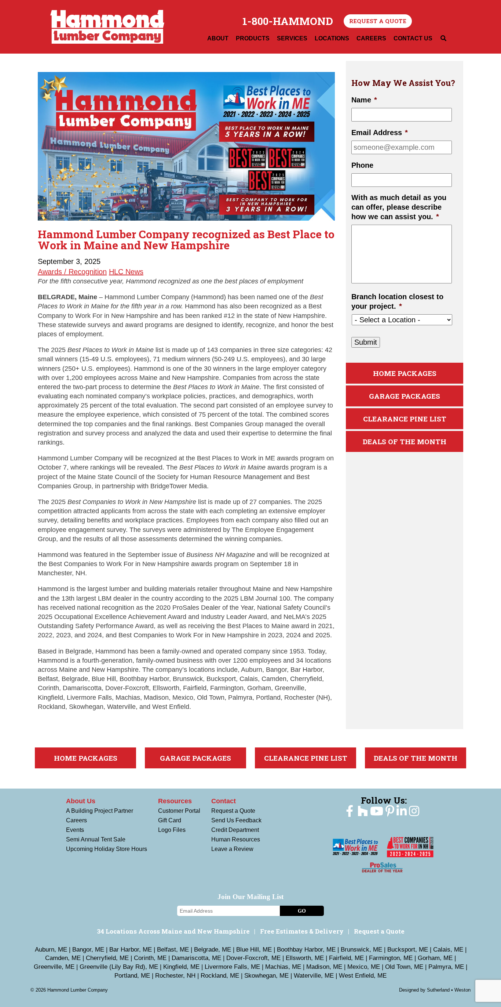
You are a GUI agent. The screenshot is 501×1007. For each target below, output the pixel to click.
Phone (362, 165)
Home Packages (404, 373)
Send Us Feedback (236, 820)
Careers (76, 820)
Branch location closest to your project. (397, 301)
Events (75, 830)
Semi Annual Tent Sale (95, 839)
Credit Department (235, 830)
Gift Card (169, 820)
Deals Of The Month (404, 441)
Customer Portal (179, 811)
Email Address (379, 132)
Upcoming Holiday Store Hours (106, 849)
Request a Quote (377, 21)
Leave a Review (232, 849)
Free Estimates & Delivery (302, 931)
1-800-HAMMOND (287, 21)
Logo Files (172, 830)
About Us (80, 801)
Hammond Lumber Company (107, 26)
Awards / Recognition (72, 272)
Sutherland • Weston (449, 990)
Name (364, 100)
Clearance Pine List (404, 418)
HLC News (126, 272)
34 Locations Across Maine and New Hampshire (173, 931)
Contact (223, 801)
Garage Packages (404, 396)
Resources (175, 801)
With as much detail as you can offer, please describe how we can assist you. (398, 207)
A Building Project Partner (99, 811)
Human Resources (235, 839)
